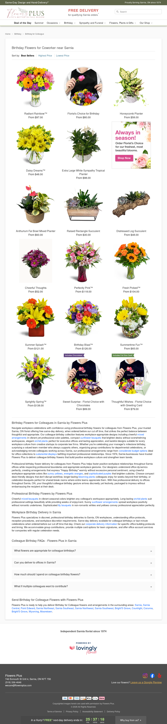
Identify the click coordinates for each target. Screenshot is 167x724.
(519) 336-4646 (13, 682)
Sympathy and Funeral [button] (91, 22)
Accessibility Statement (92, 711)
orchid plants (41, 441)
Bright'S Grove (122, 608)
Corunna (148, 608)
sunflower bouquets (90, 437)
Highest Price (45, 55)
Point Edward (28, 608)
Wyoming (34, 611)
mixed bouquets (29, 498)
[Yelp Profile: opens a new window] (159, 675)
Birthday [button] (68, 22)
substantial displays (46, 454)
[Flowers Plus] (28, 12)
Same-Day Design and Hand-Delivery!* (27, 2)
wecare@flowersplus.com (18, 685)
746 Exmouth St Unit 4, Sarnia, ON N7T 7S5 (28, 679)
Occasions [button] (52, 22)
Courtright (137, 608)
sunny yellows (55, 473)
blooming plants (86, 476)
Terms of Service (54, 711)
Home (7, 33)
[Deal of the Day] (131, 145)
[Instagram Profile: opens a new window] (145, 675)
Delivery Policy (113, 711)
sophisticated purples (100, 473)
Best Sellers (27, 55)
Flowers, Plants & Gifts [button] (121, 22)
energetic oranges (73, 473)
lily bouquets (64, 505)
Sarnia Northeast (45, 608)
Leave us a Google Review (146, 682)
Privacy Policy (72, 711)
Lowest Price (62, 55)
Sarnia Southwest (104, 608)
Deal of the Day (22, 22)
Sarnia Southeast (64, 608)
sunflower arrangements (105, 502)
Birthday (17, 33)
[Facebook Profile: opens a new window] (152, 675)
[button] (158, 710)
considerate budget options (133, 450)
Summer (39, 22)
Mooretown (46, 611)
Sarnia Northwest (84, 608)
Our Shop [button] (145, 22)
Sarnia (138, 605)
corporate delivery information (101, 524)
